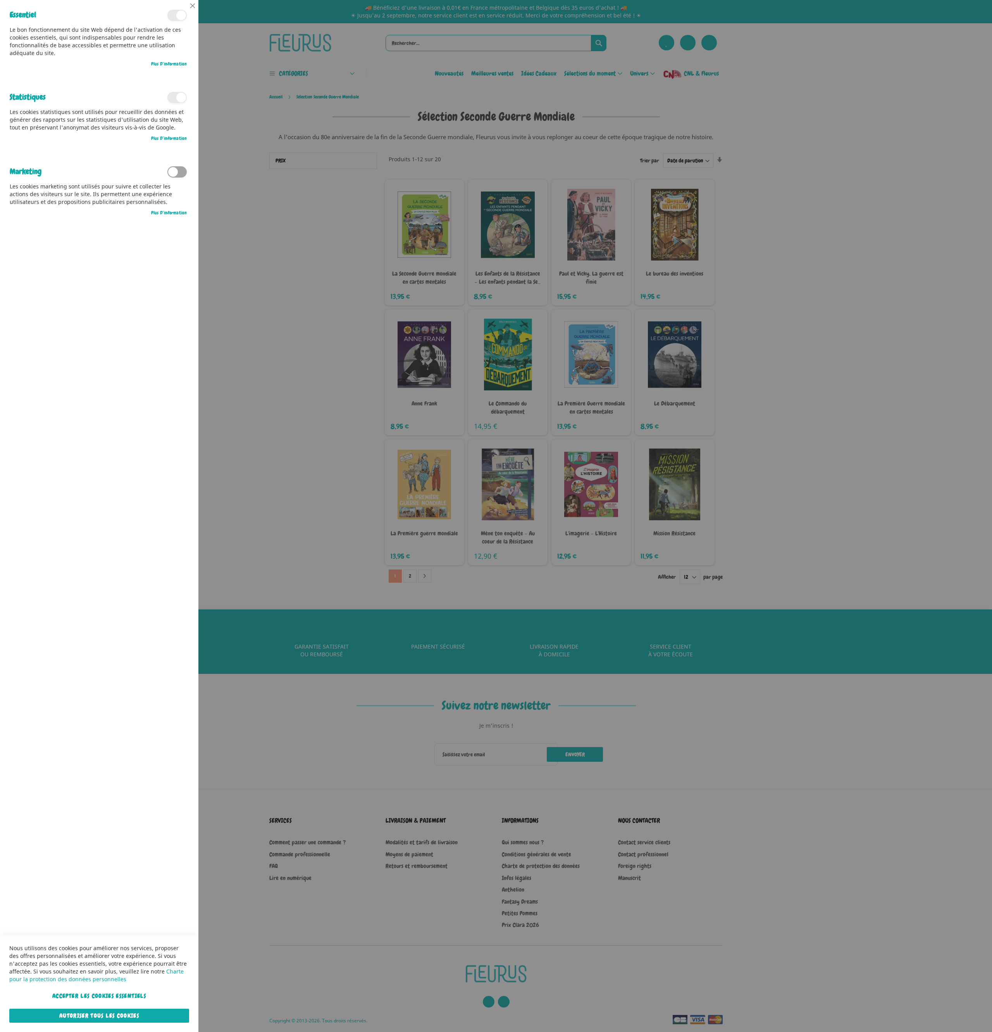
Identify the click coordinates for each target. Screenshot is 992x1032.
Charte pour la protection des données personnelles (96, 975)
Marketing (177, 172)
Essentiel (177, 15)
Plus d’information (169, 64)
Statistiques (177, 97)
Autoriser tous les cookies (99, 1016)
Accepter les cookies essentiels (99, 996)
